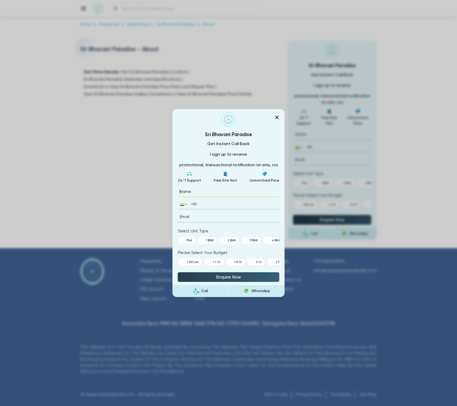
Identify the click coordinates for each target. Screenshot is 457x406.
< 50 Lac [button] (192, 262)
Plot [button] (189, 240)
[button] (183, 204)
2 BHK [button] (231, 240)
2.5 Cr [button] (280, 262)
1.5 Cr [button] (238, 262)
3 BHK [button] (254, 240)
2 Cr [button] (259, 262)
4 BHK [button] (276, 240)
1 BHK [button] (210, 240)
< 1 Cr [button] (217, 262)
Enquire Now (228, 276)
